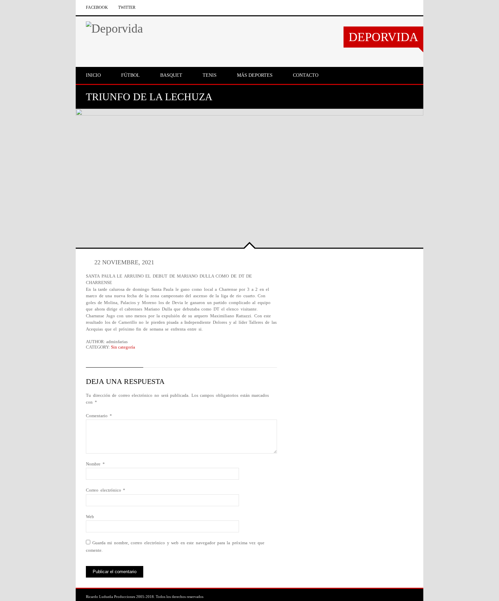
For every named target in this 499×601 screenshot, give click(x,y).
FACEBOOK (97, 7)
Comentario (99, 415)
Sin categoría (123, 347)
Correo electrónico (105, 490)
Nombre (95, 463)
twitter (126, 7)
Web (90, 516)
